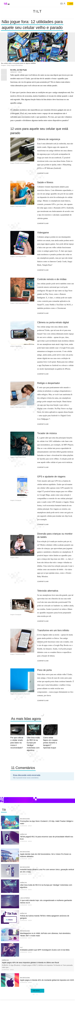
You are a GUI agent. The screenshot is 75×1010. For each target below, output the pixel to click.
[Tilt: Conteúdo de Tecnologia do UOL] (6, 4)
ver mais (36, 990)
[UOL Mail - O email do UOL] (61, 3)
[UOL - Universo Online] (9, 4)
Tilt (37, 11)
